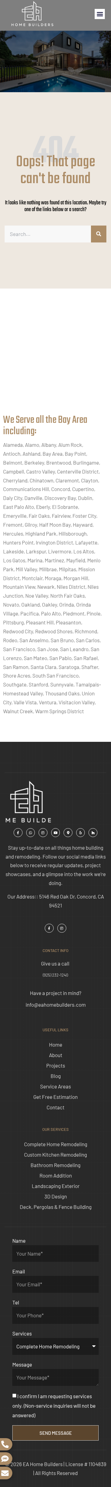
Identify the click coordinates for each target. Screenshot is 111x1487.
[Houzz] (92, 832)
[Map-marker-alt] (68, 832)
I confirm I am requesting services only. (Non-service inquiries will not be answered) (54, 1405)
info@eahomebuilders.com (56, 1004)
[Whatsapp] (30, 832)
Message (22, 1364)
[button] (100, 14)
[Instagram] (43, 832)
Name (19, 1240)
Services (22, 1333)
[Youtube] (55, 832)
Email (18, 1271)
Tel (15, 1302)
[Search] (98, 234)
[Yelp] (80, 832)
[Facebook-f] (18, 832)
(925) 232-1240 (55, 975)
